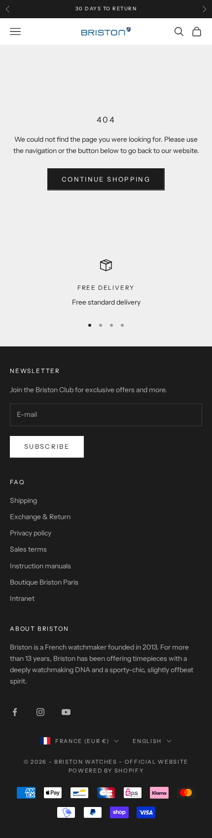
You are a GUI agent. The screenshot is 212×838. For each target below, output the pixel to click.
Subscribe (47, 446)
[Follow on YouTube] (66, 712)
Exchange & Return (40, 516)
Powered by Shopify (106, 770)
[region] (106, 283)
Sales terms (28, 549)
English (147, 741)
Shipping (23, 500)
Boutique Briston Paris (44, 582)
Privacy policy (30, 532)
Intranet (22, 598)
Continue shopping (106, 179)
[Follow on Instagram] (40, 712)
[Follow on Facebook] (15, 712)
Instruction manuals (40, 565)
